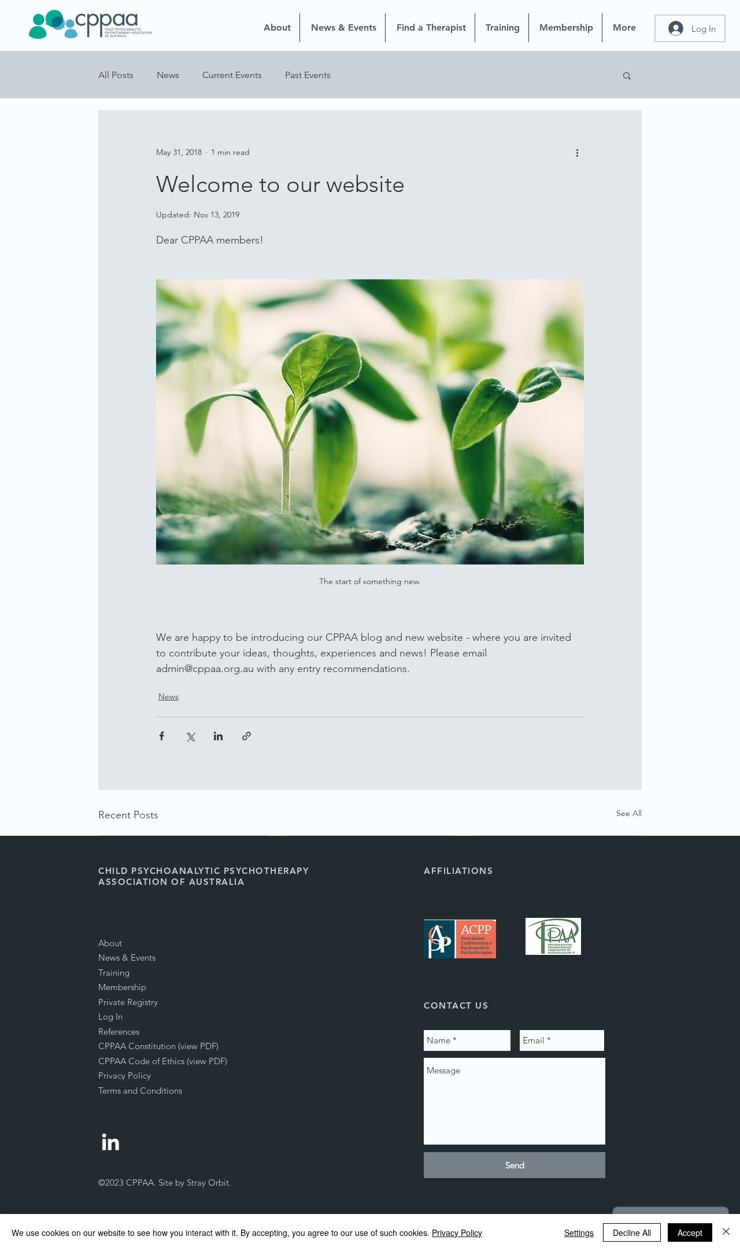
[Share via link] (246, 735)
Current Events (232, 74)
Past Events (308, 74)
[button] (626, 75)
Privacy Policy (457, 1232)
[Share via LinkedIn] (218, 735)
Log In (110, 1016)
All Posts (116, 74)
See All (629, 813)
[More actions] (577, 152)
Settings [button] (579, 1232)
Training (114, 972)
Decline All (632, 1232)
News (168, 74)
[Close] (726, 1232)
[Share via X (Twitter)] (189, 735)
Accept (690, 1232)
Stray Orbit (208, 1182)
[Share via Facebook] (161, 735)
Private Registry (128, 1002)
